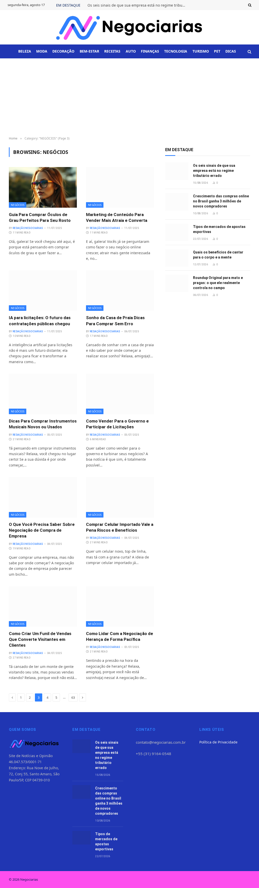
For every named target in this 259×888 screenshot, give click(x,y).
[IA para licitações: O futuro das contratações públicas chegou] (43, 290)
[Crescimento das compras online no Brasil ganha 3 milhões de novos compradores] (176, 202)
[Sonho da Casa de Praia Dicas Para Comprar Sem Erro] (120, 290)
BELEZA (24, 51)
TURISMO (200, 51)
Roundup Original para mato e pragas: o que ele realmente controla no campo (218, 283)
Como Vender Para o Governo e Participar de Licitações (117, 423)
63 (73, 697)
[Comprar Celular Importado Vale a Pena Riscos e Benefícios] (120, 497)
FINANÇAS (150, 51)
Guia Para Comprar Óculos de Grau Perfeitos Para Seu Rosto (40, 217)
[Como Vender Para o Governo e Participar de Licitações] (120, 394)
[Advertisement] (129, 96)
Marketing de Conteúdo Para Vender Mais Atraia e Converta (116, 217)
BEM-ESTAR (89, 51)
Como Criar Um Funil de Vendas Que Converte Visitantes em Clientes (40, 639)
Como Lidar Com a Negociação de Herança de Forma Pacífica (119, 636)
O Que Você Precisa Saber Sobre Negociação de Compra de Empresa (42, 530)
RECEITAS (112, 51)
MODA (41, 51)
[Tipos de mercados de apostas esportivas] (176, 232)
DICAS (230, 51)
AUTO (131, 51)
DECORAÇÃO (63, 51)
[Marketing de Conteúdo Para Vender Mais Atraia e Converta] (120, 187)
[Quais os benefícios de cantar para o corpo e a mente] (176, 258)
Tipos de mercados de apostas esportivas (219, 229)
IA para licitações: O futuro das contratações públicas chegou (40, 320)
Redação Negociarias (28, 228)
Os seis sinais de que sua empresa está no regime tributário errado (138, 5)
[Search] (249, 5)
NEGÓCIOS (17, 205)
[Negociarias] (129, 27)
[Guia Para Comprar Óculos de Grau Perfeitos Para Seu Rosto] (43, 187)
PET (217, 51)
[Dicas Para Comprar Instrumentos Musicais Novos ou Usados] (43, 394)
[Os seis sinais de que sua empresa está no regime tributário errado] (176, 171)
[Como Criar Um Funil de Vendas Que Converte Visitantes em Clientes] (43, 606)
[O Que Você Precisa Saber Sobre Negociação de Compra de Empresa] (43, 497)
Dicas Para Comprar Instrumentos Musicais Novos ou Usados (43, 423)
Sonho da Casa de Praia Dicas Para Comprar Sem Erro (115, 320)
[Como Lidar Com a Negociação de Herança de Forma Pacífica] (120, 606)
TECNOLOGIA (175, 51)
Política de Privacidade (218, 742)
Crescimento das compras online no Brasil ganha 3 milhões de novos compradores (221, 201)
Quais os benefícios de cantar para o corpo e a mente (218, 254)
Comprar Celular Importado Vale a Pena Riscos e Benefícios (119, 527)
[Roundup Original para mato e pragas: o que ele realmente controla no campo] (176, 283)
